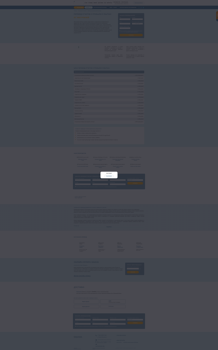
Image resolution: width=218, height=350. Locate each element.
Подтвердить (109, 176)
